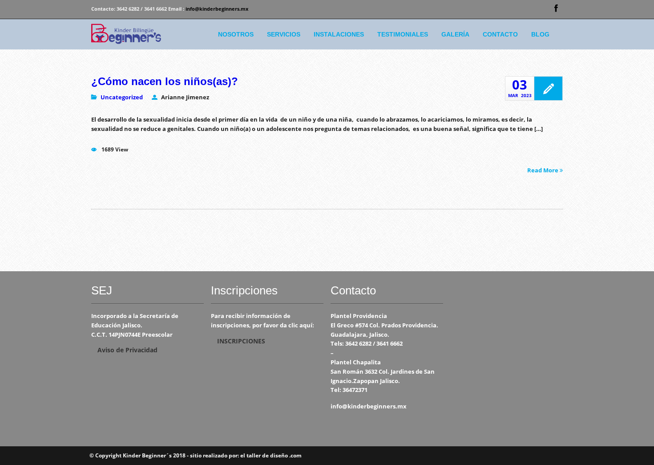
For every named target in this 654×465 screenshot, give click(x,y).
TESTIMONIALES (402, 34)
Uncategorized (122, 97)
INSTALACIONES (339, 34)
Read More (543, 169)
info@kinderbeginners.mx (217, 8)
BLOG (540, 34)
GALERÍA (455, 34)
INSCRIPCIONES (241, 341)
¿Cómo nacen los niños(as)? (164, 81)
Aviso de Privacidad (127, 350)
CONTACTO (500, 34)
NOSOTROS (236, 34)
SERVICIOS (283, 34)
